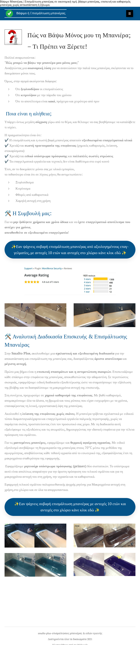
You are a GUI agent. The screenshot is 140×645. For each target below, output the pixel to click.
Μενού (129, 13)
